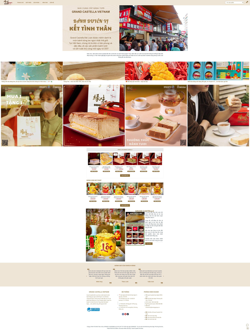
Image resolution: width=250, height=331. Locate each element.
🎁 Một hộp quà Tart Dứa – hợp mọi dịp (137, 81)
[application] (39, 2)
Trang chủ (20, 2)
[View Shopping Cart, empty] (246, 2)
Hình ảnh (45, 2)
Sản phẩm (36, 2)
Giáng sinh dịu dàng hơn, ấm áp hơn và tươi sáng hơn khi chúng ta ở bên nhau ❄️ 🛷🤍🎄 (26, 81)
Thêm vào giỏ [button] (94, 171)
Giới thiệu (28, 2)
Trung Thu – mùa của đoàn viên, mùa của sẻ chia (77, 81)
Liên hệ (52, 2)
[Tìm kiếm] (243, 2)
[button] (86, 276)
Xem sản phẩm (131, 171)
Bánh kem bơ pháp (94, 180)
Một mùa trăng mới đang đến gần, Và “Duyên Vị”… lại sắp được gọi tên (208, 81)
